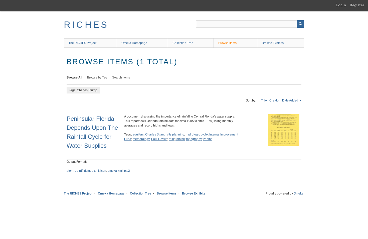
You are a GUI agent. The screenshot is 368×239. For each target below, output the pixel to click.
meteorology (141, 139)
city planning (175, 134)
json (103, 170)
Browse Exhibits (273, 43)
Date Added (290, 100)
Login (341, 5)
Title (264, 100)
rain (171, 139)
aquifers (138, 134)
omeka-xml (115, 170)
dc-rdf (79, 170)
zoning (208, 139)
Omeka (298, 193)
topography (194, 139)
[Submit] (300, 24)
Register (357, 5)
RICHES (86, 25)
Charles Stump (155, 134)
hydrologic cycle (197, 134)
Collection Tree (182, 43)
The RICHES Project (82, 43)
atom (70, 170)
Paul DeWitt (159, 139)
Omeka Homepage (134, 43)
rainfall (180, 139)
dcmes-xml (91, 170)
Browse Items (227, 43)
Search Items (121, 77)
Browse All (74, 77)
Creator (274, 100)
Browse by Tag (97, 77)
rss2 (127, 170)
